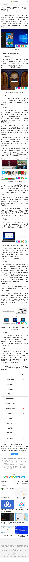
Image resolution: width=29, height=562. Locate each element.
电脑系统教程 (3, 4)
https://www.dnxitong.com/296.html (15, 464)
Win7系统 (6, 560)
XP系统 (18, 560)
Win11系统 (14, 560)
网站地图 (25, 544)
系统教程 (22, 560)
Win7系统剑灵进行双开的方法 (7, 535)
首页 (2, 559)
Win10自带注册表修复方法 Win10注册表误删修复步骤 (22, 482)
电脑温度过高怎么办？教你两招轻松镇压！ (7, 482)
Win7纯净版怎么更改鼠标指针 (21, 522)
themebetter (19, 544)
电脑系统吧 (14, 2)
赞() (16, 11)
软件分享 (27, 560)
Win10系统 (10, 560)
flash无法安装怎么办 (5, 497)
